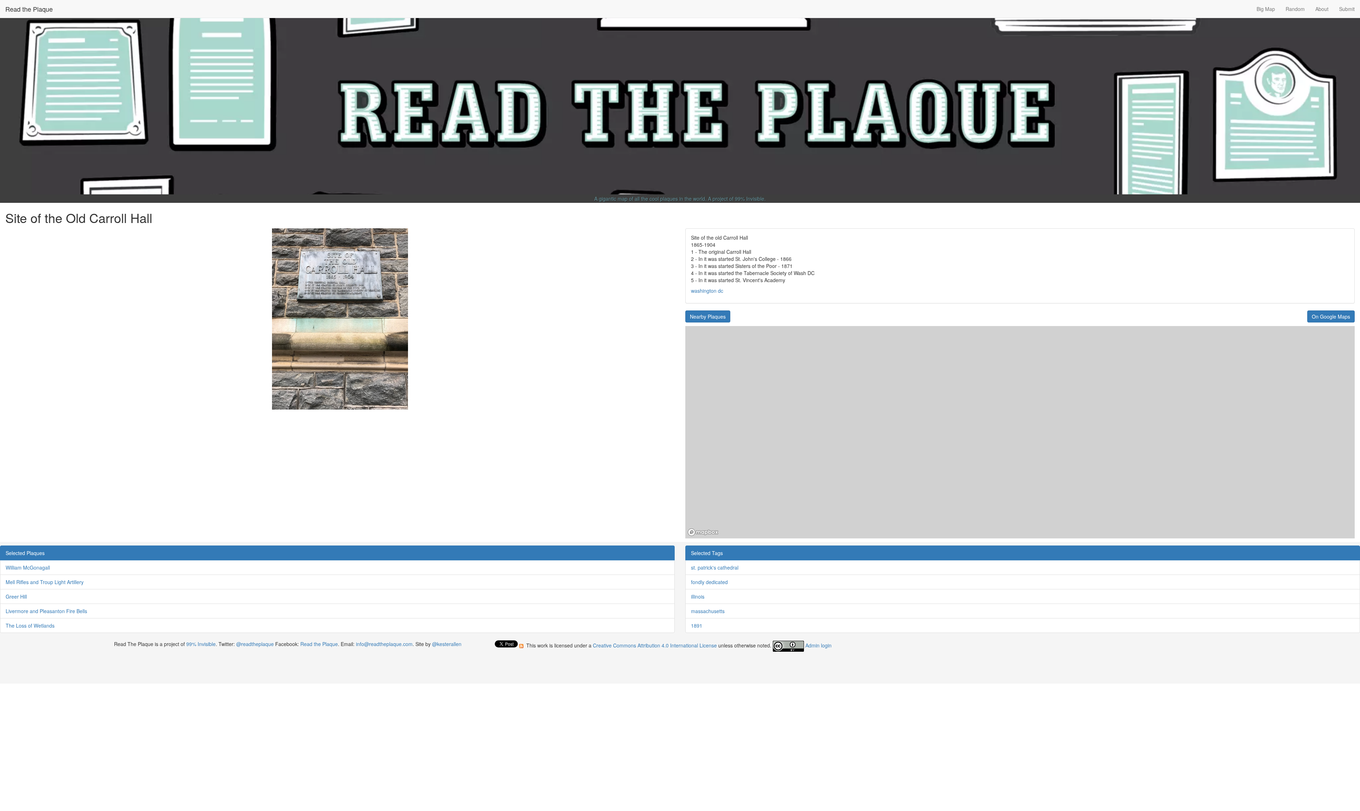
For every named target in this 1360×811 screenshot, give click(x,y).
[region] (1020, 432)
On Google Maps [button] (1331, 316)
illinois (697, 596)
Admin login (818, 645)
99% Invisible (749, 198)
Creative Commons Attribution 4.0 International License (655, 645)
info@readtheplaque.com (384, 643)
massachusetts (708, 611)
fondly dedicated (709, 582)
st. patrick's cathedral (714, 567)
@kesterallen (446, 643)
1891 (696, 625)
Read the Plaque (29, 8)
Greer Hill (16, 596)
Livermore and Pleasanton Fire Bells (46, 611)
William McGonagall (28, 567)
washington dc (707, 290)
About (1321, 8)
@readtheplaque (255, 643)
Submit (1347, 8)
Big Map (1266, 8)
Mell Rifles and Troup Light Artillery (45, 582)
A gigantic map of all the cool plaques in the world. (650, 198)
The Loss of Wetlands (30, 625)
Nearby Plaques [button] (708, 316)
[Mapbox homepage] (703, 532)
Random (1295, 8)
